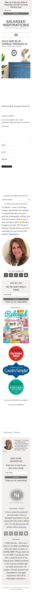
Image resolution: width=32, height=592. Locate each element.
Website (4, 159)
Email (4, 152)
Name (4, 145)
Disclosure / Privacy (12, 432)
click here (22, 526)
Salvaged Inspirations (16, 23)
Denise (13, 46)
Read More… (14, 234)
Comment (6, 126)
